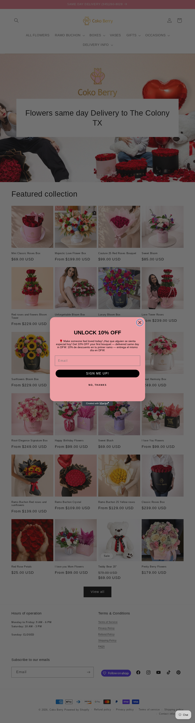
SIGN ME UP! (97, 373)
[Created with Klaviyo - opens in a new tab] (97, 403)
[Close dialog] (139, 322)
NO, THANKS (98, 385)
